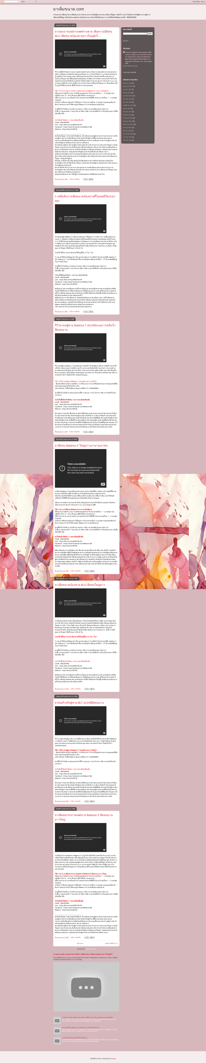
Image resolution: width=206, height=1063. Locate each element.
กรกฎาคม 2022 (128, 118)
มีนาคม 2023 (127, 93)
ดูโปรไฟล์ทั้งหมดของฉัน (130, 66)
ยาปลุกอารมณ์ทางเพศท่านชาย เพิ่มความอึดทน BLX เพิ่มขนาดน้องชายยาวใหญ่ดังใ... (83, 954)
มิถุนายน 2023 (127, 83)
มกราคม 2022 (127, 137)
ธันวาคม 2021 (127, 140)
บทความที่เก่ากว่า (111, 943)
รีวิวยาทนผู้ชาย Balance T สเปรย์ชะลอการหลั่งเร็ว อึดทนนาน (80, 1027)
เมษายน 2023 (127, 89)
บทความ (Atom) (91, 949)
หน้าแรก (80, 943)
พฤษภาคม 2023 (128, 86)
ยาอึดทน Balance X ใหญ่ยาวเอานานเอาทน (81, 445)
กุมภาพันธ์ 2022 (128, 134)
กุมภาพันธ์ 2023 (128, 96)
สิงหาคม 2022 (127, 115)
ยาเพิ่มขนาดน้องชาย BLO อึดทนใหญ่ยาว (80, 584)
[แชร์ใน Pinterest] (92, 179)
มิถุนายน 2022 (127, 121)
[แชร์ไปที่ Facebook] (90, 179)
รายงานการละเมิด (129, 72)
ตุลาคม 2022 (127, 108)
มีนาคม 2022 (127, 131)
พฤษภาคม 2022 (128, 124)
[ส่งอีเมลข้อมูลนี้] (84, 179)
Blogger (113, 1058)
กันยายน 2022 (127, 111)
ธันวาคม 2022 (127, 102)
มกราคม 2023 (127, 99)
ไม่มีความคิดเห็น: (74, 179)
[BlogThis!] (86, 179)
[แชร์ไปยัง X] (88, 179)
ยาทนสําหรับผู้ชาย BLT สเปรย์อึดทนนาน (79, 702)
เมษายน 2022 (127, 127)
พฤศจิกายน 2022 (128, 105)
